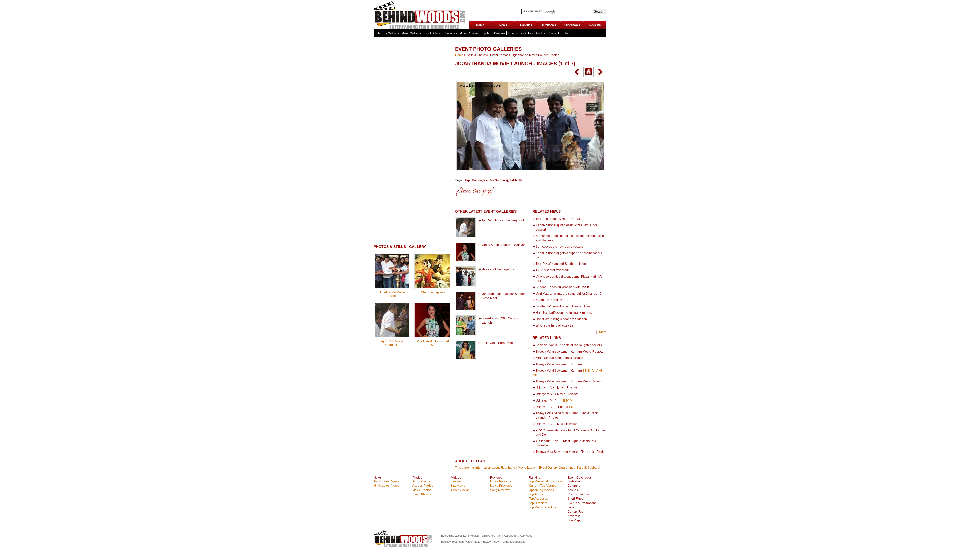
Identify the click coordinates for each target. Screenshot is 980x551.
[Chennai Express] (432, 287)
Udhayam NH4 (546, 400)
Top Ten (486, 33)
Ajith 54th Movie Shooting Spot (502, 220)
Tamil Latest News (386, 481)
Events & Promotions (582, 503)
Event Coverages (580, 477)
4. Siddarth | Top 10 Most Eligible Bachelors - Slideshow (567, 443)
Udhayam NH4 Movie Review (556, 388)
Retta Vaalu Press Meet (497, 343)
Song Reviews (500, 490)
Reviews (595, 25)
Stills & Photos (477, 55)
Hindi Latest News (386, 485)
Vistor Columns (578, 494)
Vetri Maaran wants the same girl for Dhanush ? (568, 293)
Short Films (575, 498)
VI (600, 370)
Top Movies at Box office (545, 481)
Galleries (526, 25)
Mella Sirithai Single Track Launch (559, 358)
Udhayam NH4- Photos (552, 407)
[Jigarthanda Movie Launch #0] (530, 170)
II (586, 370)
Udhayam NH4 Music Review (556, 424)
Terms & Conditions (513, 541)
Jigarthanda (473, 180)
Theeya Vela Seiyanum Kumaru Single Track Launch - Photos (567, 415)
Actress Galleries (388, 33)
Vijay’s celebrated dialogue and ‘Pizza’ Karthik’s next (569, 279)
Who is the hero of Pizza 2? (554, 325)
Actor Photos (421, 481)
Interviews (549, 25)
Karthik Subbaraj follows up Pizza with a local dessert (567, 227)
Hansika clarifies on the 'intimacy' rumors (564, 313)
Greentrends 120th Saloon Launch (499, 320)
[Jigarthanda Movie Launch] (392, 287)
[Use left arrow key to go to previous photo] (577, 72)
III (589, 370)
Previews (451, 33)
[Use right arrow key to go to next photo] (600, 72)
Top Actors (536, 494)
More (602, 332)
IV (593, 370)
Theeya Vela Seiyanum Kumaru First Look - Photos (571, 452)
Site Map (574, 520)
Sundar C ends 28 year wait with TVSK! (563, 287)
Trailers (456, 481)
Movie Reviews (500, 481)
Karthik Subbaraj (495, 180)
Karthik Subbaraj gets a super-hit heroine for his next (569, 255)
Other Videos (460, 490)
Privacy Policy (490, 541)
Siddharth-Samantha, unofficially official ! (564, 306)
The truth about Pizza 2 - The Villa (559, 219)
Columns (499, 33)
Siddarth (515, 180)
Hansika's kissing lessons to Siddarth (561, 319)
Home (480, 25)
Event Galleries (433, 33)
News (503, 25)
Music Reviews (469, 33)
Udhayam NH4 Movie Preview (557, 394)
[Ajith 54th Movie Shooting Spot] (392, 336)
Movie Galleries (411, 33)
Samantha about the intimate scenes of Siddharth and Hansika (570, 238)
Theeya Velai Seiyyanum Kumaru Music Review (569, 381)
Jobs (568, 33)
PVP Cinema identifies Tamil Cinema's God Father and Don (570, 432)
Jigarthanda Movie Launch (392, 294)
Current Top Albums (542, 485)
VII (535, 375)
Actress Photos (422, 485)
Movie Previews (501, 485)
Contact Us (555, 33)
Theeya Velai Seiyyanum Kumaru (559, 364)
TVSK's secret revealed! (552, 270)
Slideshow (575, 481)
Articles (540, 33)
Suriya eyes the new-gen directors (559, 246)
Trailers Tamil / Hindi (520, 33)
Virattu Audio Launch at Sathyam (503, 245)
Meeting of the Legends (497, 269)
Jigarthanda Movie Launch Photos (535, 55)
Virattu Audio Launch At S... (433, 343)
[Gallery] (588, 72)
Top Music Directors (542, 507)
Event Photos (499, 55)
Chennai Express (433, 292)
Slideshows (572, 25)
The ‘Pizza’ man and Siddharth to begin (563, 264)
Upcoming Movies (541, 490)
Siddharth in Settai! (549, 300)
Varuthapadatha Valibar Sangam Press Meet (503, 296)
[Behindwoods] (421, 14)
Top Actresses (538, 498)
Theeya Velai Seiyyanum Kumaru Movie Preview (569, 351)
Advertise (574, 516)
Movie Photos (421, 490)
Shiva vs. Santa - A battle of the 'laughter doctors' (569, 345)
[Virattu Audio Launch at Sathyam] (432, 336)
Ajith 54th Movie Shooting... (392, 343)
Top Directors (538, 503)
